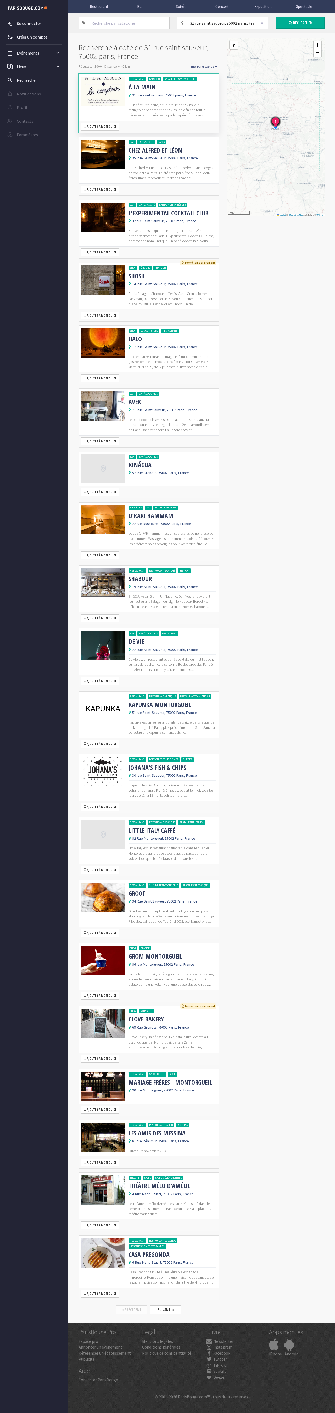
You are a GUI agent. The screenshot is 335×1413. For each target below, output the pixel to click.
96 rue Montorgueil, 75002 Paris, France (163, 964)
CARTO (319, 214)
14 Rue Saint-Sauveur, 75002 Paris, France (165, 283)
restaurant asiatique (162, 696)
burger (187, 759)
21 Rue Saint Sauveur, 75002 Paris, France (164, 409)
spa (148, 507)
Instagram (222, 1347)
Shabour (140, 578)
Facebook (221, 1353)
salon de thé (157, 1074)
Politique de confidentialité (166, 1353)
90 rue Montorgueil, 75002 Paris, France (163, 1090)
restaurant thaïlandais (195, 696)
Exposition (263, 6)
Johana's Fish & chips (157, 767)
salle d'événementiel (168, 1178)
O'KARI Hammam (151, 515)
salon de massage (165, 507)
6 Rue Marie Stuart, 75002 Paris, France (163, 1262)
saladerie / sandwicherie (179, 79)
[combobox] (129, 23)
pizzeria (182, 1125)
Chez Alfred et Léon (155, 150)
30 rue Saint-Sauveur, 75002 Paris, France (164, 775)
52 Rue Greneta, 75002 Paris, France (160, 472)
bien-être (136, 507)
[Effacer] (262, 23)
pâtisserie (147, 1011)
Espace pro (88, 1341)
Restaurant (99, 6)
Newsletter (223, 1341)
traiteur (160, 267)
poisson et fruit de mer (163, 759)
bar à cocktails (148, 393)
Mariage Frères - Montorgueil (170, 1082)
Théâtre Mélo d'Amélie (159, 1185)
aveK (135, 401)
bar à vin (154, 79)
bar (132, 142)
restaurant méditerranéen (147, 1246)
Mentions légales (157, 1341)
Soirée (181, 6)
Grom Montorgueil (155, 956)
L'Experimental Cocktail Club (169, 213)
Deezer (219, 1377)
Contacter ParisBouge (98, 1379)
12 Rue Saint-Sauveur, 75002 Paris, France (165, 347)
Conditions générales (161, 1347)
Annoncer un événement (100, 1347)
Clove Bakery (146, 1019)
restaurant (137, 79)
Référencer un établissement (105, 1353)
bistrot (184, 570)
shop (133, 267)
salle (147, 1178)
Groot (137, 893)
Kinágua (140, 464)
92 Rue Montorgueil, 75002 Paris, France (163, 838)
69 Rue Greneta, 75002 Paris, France (160, 1027)
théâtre (134, 1178)
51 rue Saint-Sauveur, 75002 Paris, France (164, 712)
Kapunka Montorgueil (160, 704)
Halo (135, 338)
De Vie (136, 641)
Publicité (87, 1359)
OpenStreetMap (296, 214)
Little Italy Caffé (152, 830)
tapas (161, 142)
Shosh (137, 276)
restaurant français (195, 885)
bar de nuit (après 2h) (172, 204)
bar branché (147, 204)
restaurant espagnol (162, 1240)
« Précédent (131, 1309)
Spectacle (304, 6)
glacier (145, 948)
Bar (140, 6)
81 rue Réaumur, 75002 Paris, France (160, 1141)
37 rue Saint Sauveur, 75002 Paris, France (164, 221)
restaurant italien (191, 822)
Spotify (219, 1371)
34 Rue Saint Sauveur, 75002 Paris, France (164, 901)
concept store (149, 331)
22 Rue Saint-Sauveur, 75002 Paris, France (165, 649)
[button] (234, 45)
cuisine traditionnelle (163, 885)
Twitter (220, 1359)
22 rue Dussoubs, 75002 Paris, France (161, 523)
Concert (222, 6)
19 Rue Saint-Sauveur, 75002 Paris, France (165, 586)
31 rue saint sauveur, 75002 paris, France (164, 95)
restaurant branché (162, 570)
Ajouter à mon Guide (101, 126)
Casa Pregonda (149, 1254)
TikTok (219, 1365)
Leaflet (282, 214)
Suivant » (166, 1309)
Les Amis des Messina (157, 1133)
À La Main (142, 87)
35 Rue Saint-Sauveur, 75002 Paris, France (165, 158)
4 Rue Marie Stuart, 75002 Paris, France (163, 1194)
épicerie (145, 267)
